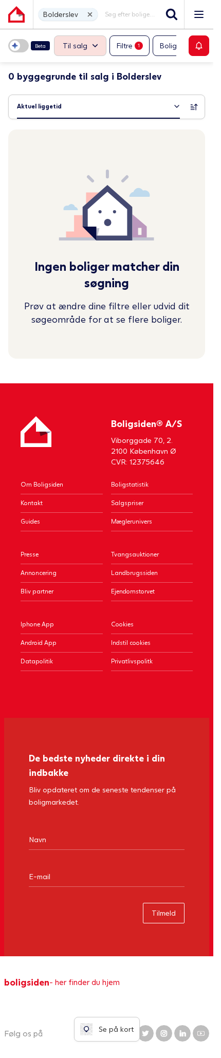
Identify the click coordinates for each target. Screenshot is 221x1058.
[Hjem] (36, 441)
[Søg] (171, 14)
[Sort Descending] (194, 107)
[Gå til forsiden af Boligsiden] (16, 14)
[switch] (29, 45)
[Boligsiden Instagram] (164, 1033)
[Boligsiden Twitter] (145, 1033)
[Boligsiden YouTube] (201, 1033)
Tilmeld (164, 912)
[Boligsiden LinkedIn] (182, 1033)
